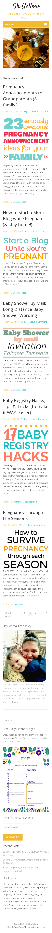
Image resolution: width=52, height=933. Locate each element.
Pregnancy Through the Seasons (23, 515)
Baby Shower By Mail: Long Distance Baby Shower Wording (24, 309)
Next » (8, 616)
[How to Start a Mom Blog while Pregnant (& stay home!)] (26, 259)
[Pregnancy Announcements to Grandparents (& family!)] (26, 161)
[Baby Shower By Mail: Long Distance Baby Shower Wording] (26, 356)
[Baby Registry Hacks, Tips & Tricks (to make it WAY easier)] (26, 461)
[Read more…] (27, 193)
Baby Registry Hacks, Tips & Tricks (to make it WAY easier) (25, 406)
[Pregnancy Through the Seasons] (26, 567)
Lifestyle (10, 927)
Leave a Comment (39, 111)
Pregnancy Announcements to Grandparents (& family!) (22, 96)
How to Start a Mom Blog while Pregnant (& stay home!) (23, 218)
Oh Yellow (26, 6)
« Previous (9, 613)
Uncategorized (19, 201)
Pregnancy (17, 501)
